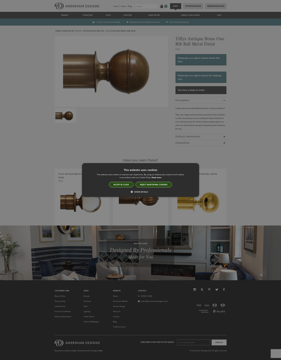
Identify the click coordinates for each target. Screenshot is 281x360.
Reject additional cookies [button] (153, 184)
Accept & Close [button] (121, 184)
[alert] (140, 180)
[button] (140, 191)
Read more (156, 177)
